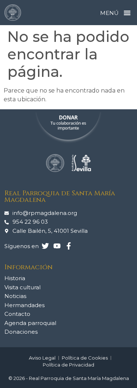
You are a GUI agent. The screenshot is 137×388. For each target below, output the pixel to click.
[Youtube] (57, 246)
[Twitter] (45, 246)
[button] (127, 12)
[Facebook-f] (68, 246)
